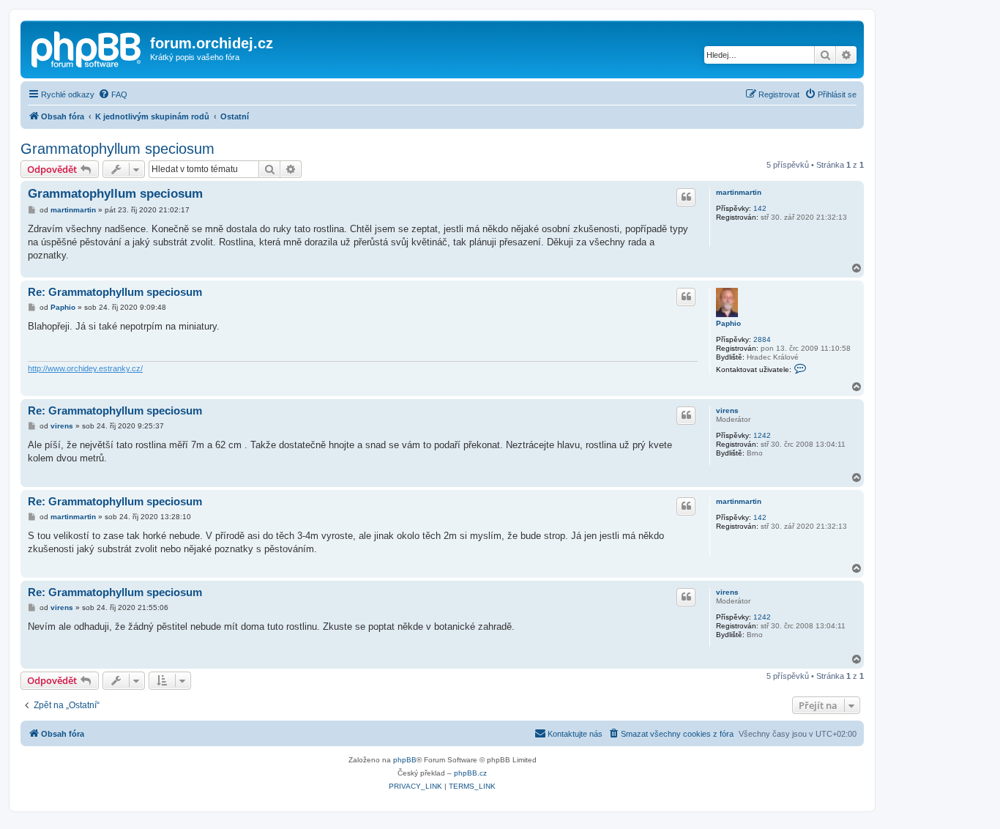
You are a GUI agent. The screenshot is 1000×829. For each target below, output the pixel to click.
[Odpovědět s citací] (685, 197)
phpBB (405, 760)
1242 (762, 435)
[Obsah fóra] (87, 47)
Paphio (728, 323)
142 (759, 208)
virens (727, 410)
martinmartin (738, 192)
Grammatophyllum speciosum (117, 149)
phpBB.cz (470, 773)
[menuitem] (112, 94)
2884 (762, 339)
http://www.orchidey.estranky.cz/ (85, 368)
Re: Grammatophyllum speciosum (115, 292)
